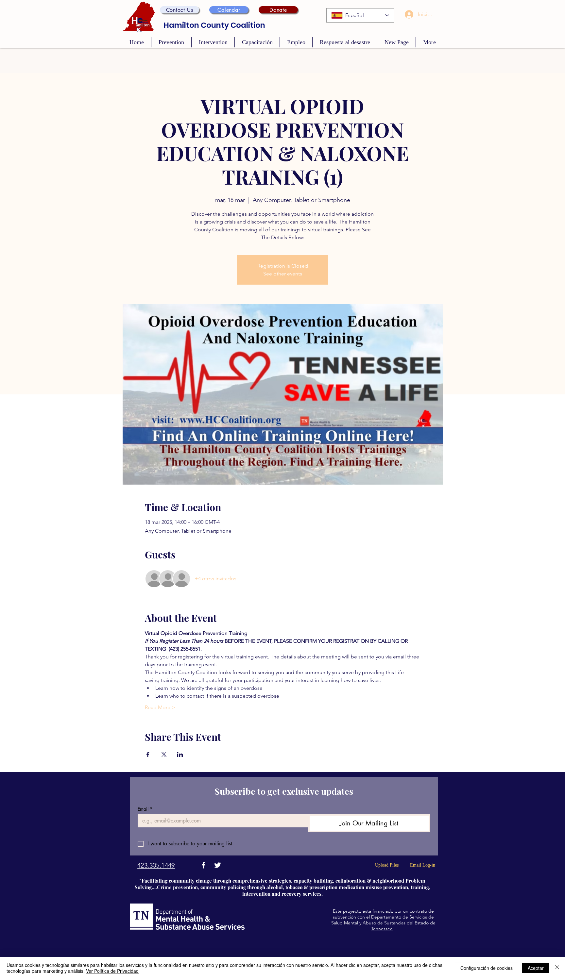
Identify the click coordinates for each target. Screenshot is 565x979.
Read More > (160, 707)
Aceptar (536, 968)
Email (145, 809)
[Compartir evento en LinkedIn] (180, 754)
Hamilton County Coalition (214, 25)
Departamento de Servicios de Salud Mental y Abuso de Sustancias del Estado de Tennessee (383, 923)
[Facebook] (203, 865)
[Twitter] (217, 865)
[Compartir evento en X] (164, 754)
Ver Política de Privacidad (112, 971)
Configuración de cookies (486, 968)
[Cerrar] (557, 968)
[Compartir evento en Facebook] (148, 754)
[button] (179, 9)
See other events (282, 274)
